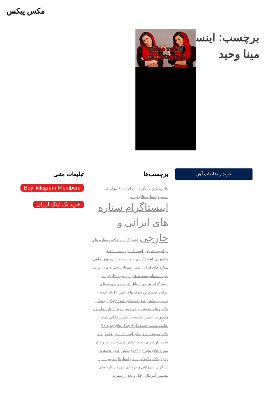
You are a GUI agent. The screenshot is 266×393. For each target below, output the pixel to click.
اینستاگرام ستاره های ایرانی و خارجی (133, 222)
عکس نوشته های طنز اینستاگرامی (141, 334)
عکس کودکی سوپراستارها (138, 359)
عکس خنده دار (141, 317)
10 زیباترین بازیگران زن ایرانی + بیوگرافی (136, 188)
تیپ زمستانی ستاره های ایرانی (116, 267)
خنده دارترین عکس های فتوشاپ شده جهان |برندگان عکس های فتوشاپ (131, 300)
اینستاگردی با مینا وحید (135, 259)
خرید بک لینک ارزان (58, 204)
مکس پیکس (26, 11)
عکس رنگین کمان (114, 317)
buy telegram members (52, 188)
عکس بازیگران (174, 130)
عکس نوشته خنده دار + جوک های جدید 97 (134, 326)
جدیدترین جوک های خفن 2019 (133, 292)
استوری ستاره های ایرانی (148, 197)
